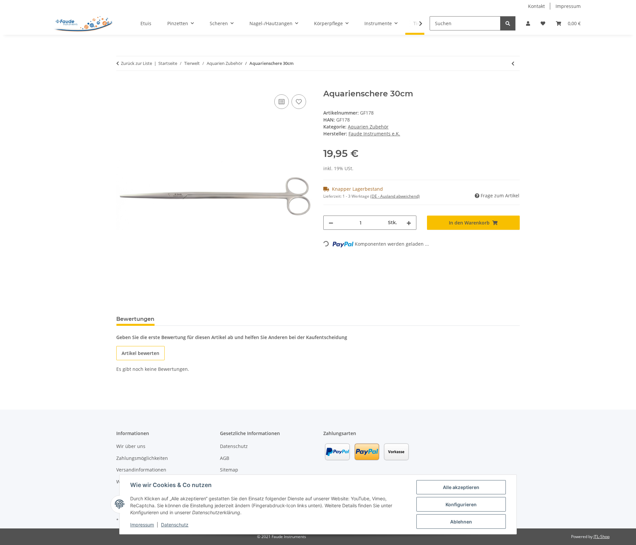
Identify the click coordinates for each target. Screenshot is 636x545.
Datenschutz (174, 524)
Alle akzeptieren (461, 487)
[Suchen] (507, 23)
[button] (528, 23)
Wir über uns (130, 446)
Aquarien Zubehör (368, 127)
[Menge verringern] (331, 222)
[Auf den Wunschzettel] (299, 101)
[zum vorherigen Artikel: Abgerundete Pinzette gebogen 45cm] (513, 63)
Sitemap (229, 470)
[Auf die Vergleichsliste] (281, 101)
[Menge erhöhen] (408, 222)
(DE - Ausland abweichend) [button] (395, 196)
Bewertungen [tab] (135, 319)
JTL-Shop (602, 536)
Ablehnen (461, 521)
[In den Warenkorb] (121, 85)
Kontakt (536, 6)
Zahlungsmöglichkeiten (142, 458)
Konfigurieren (461, 504)
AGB (224, 458)
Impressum (142, 524)
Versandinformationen (141, 470)
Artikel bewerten (140, 353)
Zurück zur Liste (136, 63)
